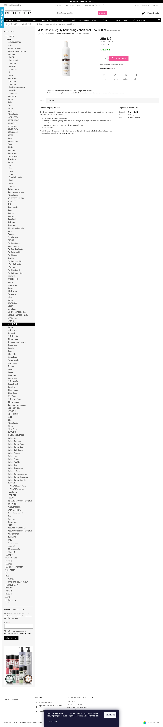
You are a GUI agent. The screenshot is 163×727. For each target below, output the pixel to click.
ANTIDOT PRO (13, 117)
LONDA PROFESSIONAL (17, 312)
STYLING (8, 561)
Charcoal (11, 552)
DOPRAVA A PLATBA (73, 5)
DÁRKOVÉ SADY (11, 585)
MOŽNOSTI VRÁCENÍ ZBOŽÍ (94, 5)
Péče (10, 102)
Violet (11, 75)
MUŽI (7, 576)
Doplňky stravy (10, 600)
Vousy (10, 144)
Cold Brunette (13, 336)
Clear (10, 297)
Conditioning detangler (17, 87)
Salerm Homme (13, 456)
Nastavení (53, 722)
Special (10, 372)
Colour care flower (14, 399)
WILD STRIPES (13, 534)
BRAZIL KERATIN (14, 120)
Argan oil (11, 546)
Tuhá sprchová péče (15, 249)
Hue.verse (12, 225)
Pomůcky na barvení (15, 513)
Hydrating (12, 63)
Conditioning (12, 285)
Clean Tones (12, 429)
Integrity (11, 348)
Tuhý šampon (13, 255)
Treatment (12, 81)
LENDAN (11, 306)
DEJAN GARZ (13, 132)
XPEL (10, 540)
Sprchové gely (13, 141)
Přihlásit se (11, 638)
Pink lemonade (13, 402)
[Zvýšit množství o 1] (108, 57)
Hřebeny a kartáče (14, 48)
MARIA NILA (12, 318)
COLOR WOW (13, 129)
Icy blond (11, 333)
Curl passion (12, 363)
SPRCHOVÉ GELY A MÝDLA (18, 582)
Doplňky (11, 258)
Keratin (10, 288)
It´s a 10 (11, 282)
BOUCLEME (12, 123)
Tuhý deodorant (13, 243)
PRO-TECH (13, 495)
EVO (9, 204)
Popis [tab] (42, 100)
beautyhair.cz (43, 711)
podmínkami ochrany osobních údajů (17, 633)
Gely (10, 168)
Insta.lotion (12, 387)
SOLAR (11, 498)
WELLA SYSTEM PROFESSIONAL (20, 531)
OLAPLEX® (12, 432)
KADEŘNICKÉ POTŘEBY (14, 567)
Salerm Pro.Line (14, 453)
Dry (10, 72)
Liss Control (13, 492)
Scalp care (12, 375)
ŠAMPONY (9, 555)
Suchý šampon (13, 246)
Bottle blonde (13, 207)
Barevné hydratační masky (17, 51)
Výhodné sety (13, 237)
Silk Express (12, 291)
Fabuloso (11, 216)
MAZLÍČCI (9, 588)
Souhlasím (110, 715)
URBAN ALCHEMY (14, 510)
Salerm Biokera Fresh (16, 444)
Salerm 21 (12, 438)
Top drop (11, 234)
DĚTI (7, 573)
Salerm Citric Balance (16, 450)
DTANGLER (12, 201)
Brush (10, 210)
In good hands (13, 384)
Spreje (11, 180)
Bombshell (12, 96)
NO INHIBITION (13, 414)
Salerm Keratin (13, 459)
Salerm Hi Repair (14, 471)
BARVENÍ (8, 564)
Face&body (12, 219)
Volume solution (13, 360)
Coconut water (13, 543)
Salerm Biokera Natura (16, 447)
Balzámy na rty (13, 189)
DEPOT (10, 135)
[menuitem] (8, 20)
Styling (10, 99)
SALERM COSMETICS (16, 435)
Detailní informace (106, 68)
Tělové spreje (13, 156)
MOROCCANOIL (14, 408)
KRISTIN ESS (12, 303)
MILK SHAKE (12, 324)
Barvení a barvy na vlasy (17, 405)
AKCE (7, 597)
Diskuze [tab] (51, 100)
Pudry (10, 516)
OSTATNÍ (8, 591)
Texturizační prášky (16, 177)
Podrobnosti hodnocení (65, 34)
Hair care (11, 222)
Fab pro (11, 213)
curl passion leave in (66, 133)
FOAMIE (11, 240)
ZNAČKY (8, 39)
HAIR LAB (11, 483)
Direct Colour (13, 393)
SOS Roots (12, 396)
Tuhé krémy (13, 267)
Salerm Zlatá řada (14, 441)
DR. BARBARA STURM (16, 198)
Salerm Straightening (15, 468)
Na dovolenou (10, 594)
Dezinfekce (12, 159)
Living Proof (12, 309)
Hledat (102, 13)
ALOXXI (10, 45)
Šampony (11, 54)
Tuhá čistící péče (15, 264)
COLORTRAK (12, 126)
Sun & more (12, 378)
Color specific (13, 381)
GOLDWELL (12, 276)
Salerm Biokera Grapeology (18, 477)
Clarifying (12, 57)
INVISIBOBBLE (13, 279)
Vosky (11, 183)
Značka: (83, 34)
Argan (10, 369)
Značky (8, 603)
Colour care (12, 330)
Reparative (13, 69)
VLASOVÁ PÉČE (11, 558)
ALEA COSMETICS (14, 42)
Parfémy (11, 138)
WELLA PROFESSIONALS (17, 528)
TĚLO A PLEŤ (10, 570)
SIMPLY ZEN (12, 504)
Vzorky (10, 105)
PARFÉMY (11, 579)
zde (97, 716)
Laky (10, 165)
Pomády (12, 186)
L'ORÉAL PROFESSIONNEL (18, 315)
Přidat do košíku (120, 58)
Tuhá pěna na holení (15, 273)
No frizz (11, 366)
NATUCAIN (12, 411)
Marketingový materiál (16, 228)
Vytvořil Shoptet (153, 722)
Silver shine (12, 354)
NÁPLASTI (12, 537)
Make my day (13, 390)
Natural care (12, 345)
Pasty (11, 171)
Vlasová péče (13, 114)
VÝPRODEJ (9, 36)
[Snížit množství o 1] (108, 59)
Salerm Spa (12, 465)
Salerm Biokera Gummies (17, 480)
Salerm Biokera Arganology (18, 474)
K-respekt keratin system (17, 342)
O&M (9, 420)
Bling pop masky (14, 549)
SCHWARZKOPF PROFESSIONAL (20, 501)
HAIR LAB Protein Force (17, 486)
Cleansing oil (13, 60)
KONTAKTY (58, 5)
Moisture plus (13, 339)
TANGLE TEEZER (14, 507)
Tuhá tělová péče (14, 252)
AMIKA (10, 108)
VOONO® (11, 525)
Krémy (11, 174)
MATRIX (11, 321)
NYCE (10, 417)
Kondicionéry (12, 78)
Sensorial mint (13, 357)
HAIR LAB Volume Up (16, 489)
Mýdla (10, 147)
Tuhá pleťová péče (15, 261)
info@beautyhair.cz (45, 702)
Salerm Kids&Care (14, 462)
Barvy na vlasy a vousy (16, 192)
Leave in (11, 351)
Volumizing (12, 66)
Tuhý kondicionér (14, 270)
